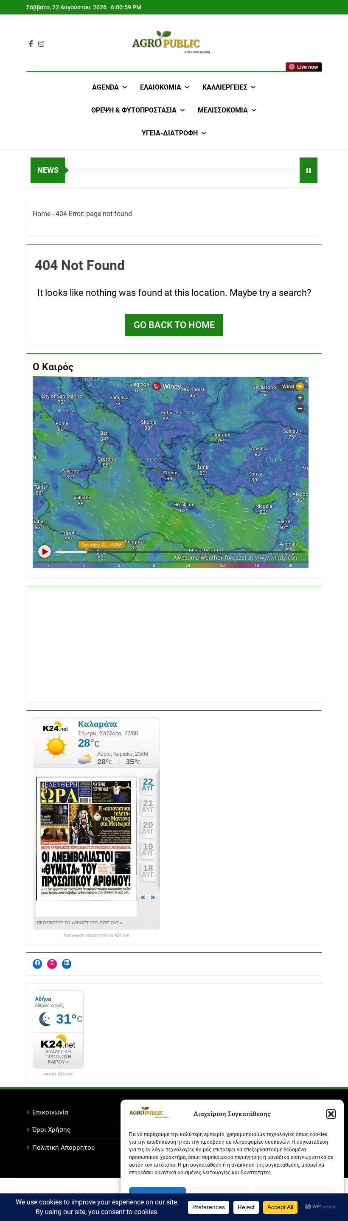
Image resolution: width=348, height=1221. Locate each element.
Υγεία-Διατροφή (170, 133)
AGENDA (105, 87)
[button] (331, 1114)
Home (42, 214)
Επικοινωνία (50, 1112)
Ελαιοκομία (160, 87)
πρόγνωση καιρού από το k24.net (96, 935)
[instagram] (41, 44)
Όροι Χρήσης (51, 1130)
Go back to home (174, 325)
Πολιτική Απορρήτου (63, 1147)
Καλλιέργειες (224, 87)
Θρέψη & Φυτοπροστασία (134, 110)
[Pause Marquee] (308, 170)
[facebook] (31, 44)
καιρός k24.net (58, 1074)
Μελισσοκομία (223, 110)
